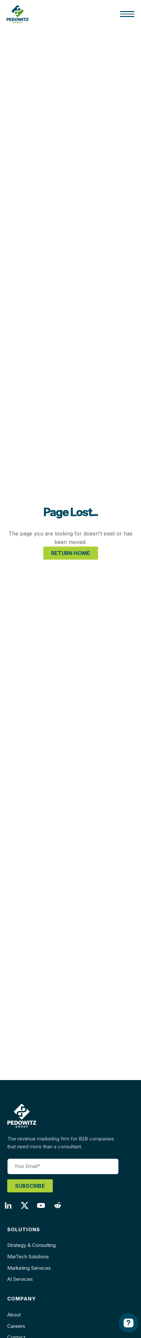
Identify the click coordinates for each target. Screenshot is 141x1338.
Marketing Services (29, 1268)
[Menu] (127, 14)
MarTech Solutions (28, 1256)
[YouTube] (44, 1207)
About (14, 1315)
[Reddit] (60, 1207)
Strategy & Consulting (31, 1245)
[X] (27, 1207)
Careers (16, 1326)
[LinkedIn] (11, 1207)
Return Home (70, 553)
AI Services (20, 1279)
